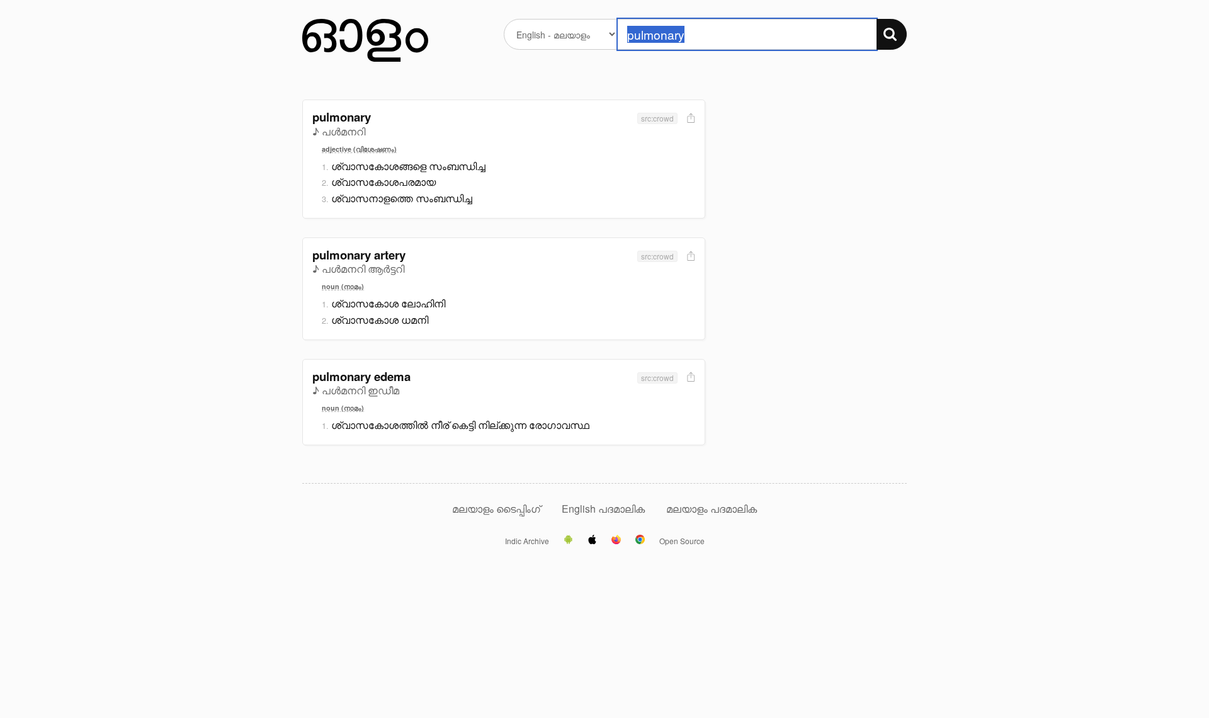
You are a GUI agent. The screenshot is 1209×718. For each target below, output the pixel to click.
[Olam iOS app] (592, 540)
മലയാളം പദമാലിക (711, 508)
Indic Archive (527, 541)
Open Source (682, 541)
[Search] (892, 34)
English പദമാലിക (604, 508)
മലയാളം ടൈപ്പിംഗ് (496, 508)
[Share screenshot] (689, 118)
